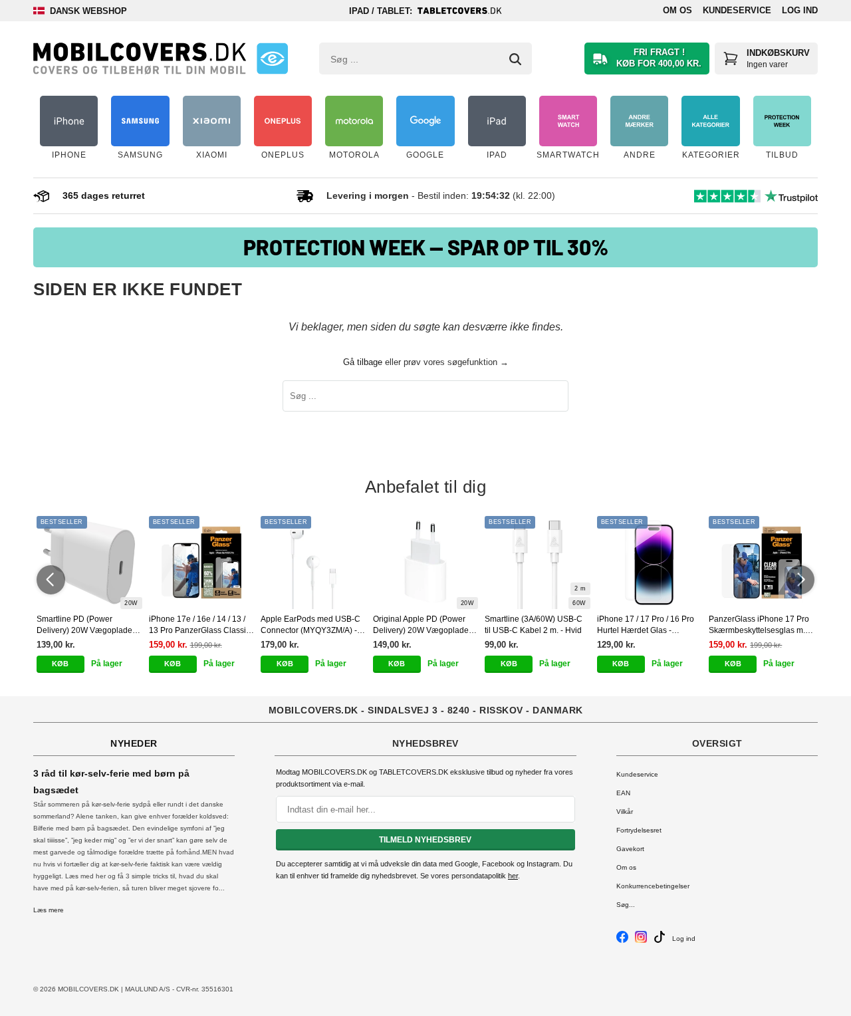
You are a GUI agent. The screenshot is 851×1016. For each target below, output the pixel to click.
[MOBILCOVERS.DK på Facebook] (622, 940)
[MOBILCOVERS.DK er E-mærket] (272, 58)
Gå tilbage (362, 362)
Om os (677, 10)
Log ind (800, 10)
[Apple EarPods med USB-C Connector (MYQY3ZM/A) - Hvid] (313, 562)
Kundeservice (737, 10)
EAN (623, 793)
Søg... (625, 904)
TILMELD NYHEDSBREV (425, 839)
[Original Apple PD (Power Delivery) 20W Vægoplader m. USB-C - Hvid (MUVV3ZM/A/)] (426, 562)
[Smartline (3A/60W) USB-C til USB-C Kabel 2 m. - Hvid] (537, 562)
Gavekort (630, 848)
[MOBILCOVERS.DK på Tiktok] (660, 940)
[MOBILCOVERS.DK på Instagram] (641, 940)
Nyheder (134, 743)
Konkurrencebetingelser (652, 886)
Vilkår (624, 811)
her (513, 876)
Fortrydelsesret (639, 830)
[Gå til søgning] (515, 59)
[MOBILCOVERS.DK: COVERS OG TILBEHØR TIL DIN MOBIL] (139, 58)
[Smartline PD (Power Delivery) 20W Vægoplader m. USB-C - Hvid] (89, 562)
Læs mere (48, 910)
